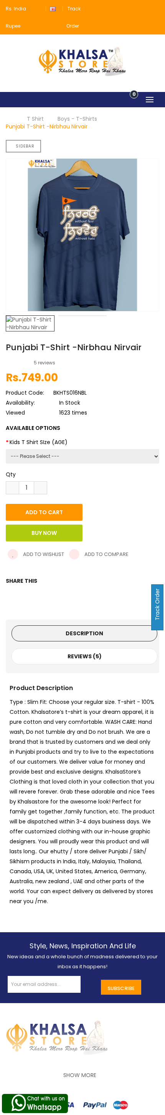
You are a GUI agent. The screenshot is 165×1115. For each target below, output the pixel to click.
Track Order (157, 605)
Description (84, 633)
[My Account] (154, 8)
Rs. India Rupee (16, 17)
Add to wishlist (43, 554)
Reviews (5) (85, 656)
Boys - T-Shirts (77, 118)
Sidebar (25, 146)
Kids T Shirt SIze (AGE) (39, 442)
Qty (11, 474)
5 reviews (44, 362)
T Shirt (35, 118)
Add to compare (106, 554)
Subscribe (121, 988)
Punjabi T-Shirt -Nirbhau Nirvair (46, 126)
